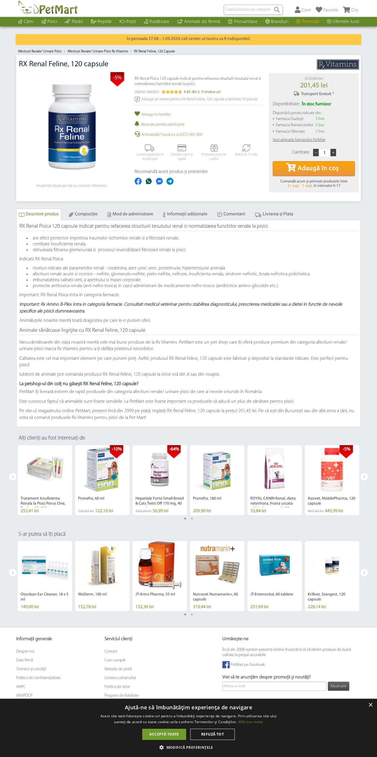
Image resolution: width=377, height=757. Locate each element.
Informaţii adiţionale (187, 214)
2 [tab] (191, 518)
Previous (12, 476)
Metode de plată (118, 669)
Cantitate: (301, 152)
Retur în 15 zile (246, 155)
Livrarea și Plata (278, 214)
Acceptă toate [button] (164, 734)
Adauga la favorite (156, 114)
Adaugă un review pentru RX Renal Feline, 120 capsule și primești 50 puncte (199, 99)
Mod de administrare (133, 214)
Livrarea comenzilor (120, 678)
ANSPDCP (24, 695)
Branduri (279, 21)
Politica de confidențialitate (38, 678)
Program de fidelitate (122, 695)
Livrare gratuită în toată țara (149, 157)
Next (364, 476)
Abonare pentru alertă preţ (162, 124)
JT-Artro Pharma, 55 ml (155, 594)
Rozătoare (159, 21)
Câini (29, 21)
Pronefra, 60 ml (91, 498)
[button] (188, 747)
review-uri (211, 92)
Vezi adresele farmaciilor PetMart (299, 140)
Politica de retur (117, 687)
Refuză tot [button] (212, 734)
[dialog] (188, 728)
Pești (131, 21)
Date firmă (24, 660)
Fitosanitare (246, 21)
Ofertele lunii (346, 21)
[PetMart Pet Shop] (48, 7)
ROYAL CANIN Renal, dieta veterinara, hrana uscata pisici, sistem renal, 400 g (273, 503)
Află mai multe (250, 721)
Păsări (77, 21)
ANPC (21, 687)
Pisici (52, 21)
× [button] (370, 705)
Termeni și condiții (31, 669)
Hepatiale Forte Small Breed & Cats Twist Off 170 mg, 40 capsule (159, 503)
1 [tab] (185, 518)
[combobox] (253, 10)
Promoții (310, 21)
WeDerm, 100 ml (92, 594)
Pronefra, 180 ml (207, 498)
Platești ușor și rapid (182, 157)
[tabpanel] (45, 480)
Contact (111, 651)
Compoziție (86, 214)
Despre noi (25, 651)
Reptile (105, 21)
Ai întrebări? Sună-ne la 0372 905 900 (171, 135)
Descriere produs (42, 214)
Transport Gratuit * (317, 94)
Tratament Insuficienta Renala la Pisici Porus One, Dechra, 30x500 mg (43, 503)
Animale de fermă (202, 21)
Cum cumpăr (115, 660)
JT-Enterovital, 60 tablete (271, 594)
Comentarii (234, 214)
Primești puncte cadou (214, 157)
